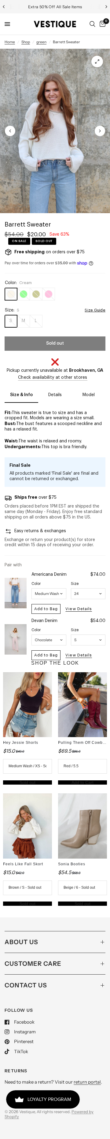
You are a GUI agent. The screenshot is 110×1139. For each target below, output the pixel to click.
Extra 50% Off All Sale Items (55, 6)
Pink (48, 294)
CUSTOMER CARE (33, 963)
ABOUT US (21, 942)
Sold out (27, 782)
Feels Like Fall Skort (23, 864)
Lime (23, 294)
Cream (11, 294)
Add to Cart (83, 782)
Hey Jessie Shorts (20, 742)
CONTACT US (26, 985)
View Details (78, 609)
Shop (25, 42)
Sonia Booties (71, 864)
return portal (87, 1082)
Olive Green (36, 294)
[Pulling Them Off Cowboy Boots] (82, 704)
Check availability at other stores (52, 377)
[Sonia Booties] (82, 825)
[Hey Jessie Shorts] (27, 704)
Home (10, 42)
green (41, 42)
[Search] (92, 24)
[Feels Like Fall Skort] (27, 825)
